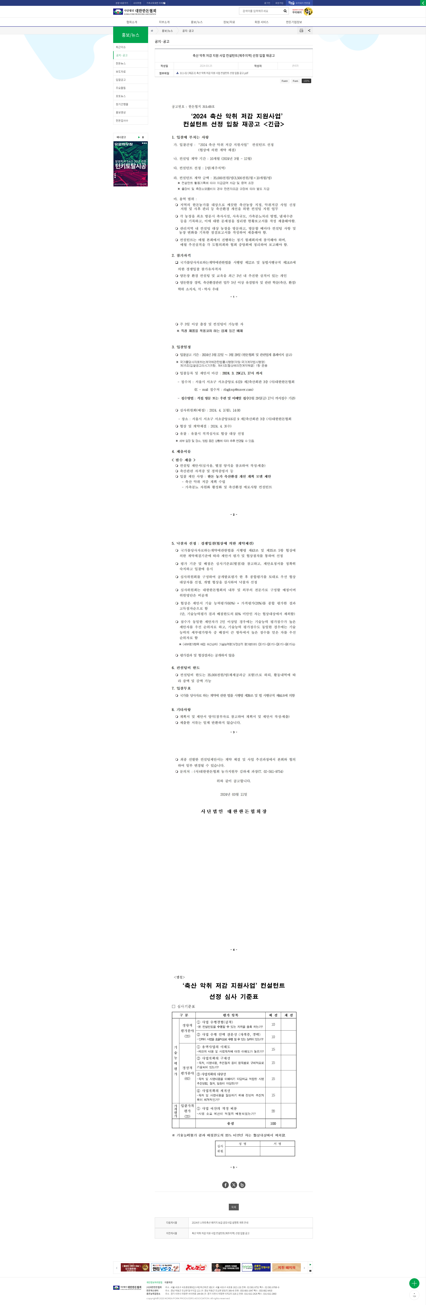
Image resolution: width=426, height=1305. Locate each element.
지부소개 (164, 22)
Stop (143, 137)
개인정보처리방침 (154, 1282)
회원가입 (279, 2)
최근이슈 (121, 47)
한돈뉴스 (121, 63)
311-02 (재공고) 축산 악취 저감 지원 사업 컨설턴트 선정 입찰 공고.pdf (213, 73)
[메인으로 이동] (129, 1286)
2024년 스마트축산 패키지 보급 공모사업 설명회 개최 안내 (220, 1222)
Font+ (285, 81)
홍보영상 (121, 112)
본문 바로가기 (122, 2)
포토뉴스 (121, 96)
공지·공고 (122, 55)
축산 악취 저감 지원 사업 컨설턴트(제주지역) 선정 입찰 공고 (220, 1233)
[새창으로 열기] (130, 163)
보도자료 (121, 71)
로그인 (267, 2)
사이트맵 (137, 2)
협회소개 (131, 22)
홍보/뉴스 (197, 22)
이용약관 (169, 1282)
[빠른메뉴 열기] (414, 1283)
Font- (296, 81)
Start (138, 137)
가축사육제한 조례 (154, 2)
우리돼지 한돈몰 (303, 2)
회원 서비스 (262, 22)
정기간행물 (122, 104)
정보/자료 (229, 22)
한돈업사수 (122, 120)
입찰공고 (121, 80)
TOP (414, 1296)
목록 (233, 1207)
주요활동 (121, 88)
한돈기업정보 (294, 22)
